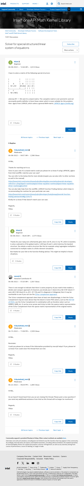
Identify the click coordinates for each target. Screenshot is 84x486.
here (64, 438)
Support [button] (25, 3)
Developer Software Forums (27, 31)
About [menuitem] (21, 9)
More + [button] (35, 3)
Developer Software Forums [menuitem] (36, 9)
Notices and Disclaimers (65, 475)
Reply (70, 129)
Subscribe (70, 44)
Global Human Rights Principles (31, 478)
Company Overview (24, 456)
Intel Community (10, 31)
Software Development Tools (47, 31)
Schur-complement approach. (46, 294)
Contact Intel (37, 456)
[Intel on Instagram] (38, 463)
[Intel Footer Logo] (7, 468)
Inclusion (39, 458)
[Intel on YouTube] (33, 463)
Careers (64, 456)
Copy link (57, 222)
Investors (56, 456)
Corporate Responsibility (26, 458)
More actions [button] (69, 50)
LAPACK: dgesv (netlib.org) (64, 103)
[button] (74, 62)
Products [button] (14, 3)
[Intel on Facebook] (17, 463)
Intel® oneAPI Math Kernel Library (16, 33)
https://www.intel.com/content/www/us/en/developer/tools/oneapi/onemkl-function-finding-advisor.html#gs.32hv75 (39, 195)
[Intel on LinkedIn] (28, 463)
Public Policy (49, 458)
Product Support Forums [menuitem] (58, 9)
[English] (51, 3)
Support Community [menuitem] (8, 9)
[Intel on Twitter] (23, 463)
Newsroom (47, 456)
